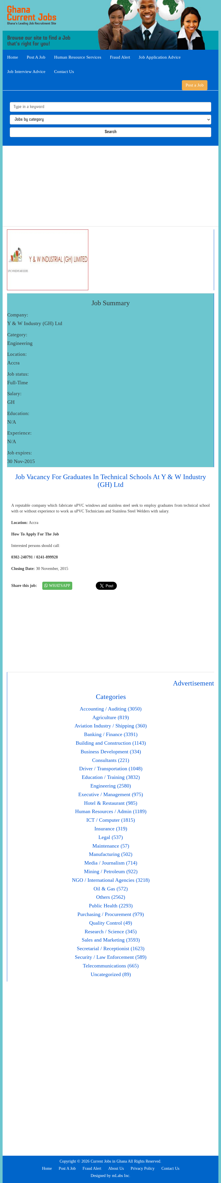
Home (12, 57)
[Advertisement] (110, 186)
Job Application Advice (160, 57)
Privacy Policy (143, 1168)
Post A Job (36, 57)
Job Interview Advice (26, 71)
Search (111, 132)
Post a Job (195, 85)
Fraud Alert (120, 57)
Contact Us (64, 71)
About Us (116, 1168)
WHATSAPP (59, 585)
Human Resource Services (77, 57)
